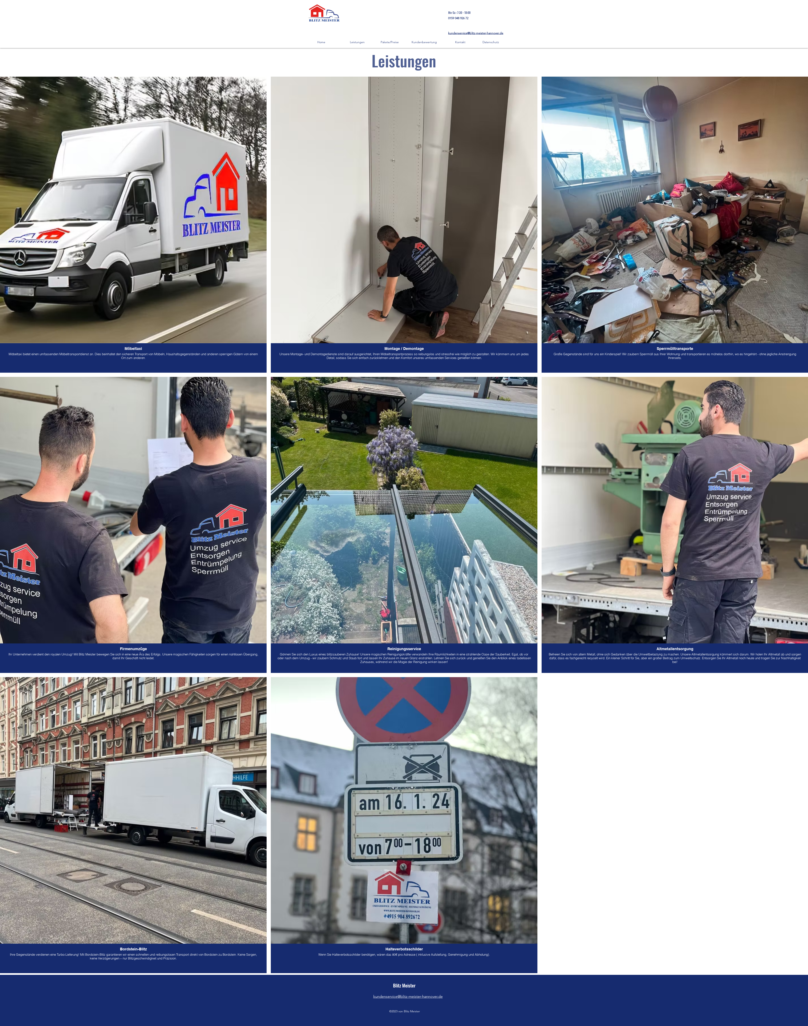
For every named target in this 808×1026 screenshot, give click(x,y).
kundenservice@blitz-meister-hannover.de (475, 33)
